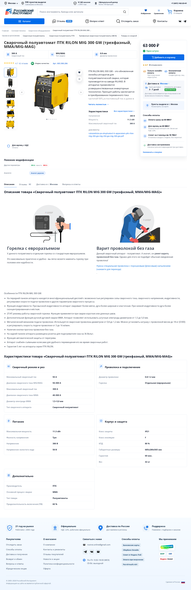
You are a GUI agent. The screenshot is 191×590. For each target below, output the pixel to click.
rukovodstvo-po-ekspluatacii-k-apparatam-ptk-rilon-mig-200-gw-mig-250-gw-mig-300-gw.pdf (111, 134)
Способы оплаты (14, 549)
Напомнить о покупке (152, 152)
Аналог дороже (37, 173)
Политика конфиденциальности (58, 563)
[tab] (47, 184)
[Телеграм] (185, 21)
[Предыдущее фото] (22, 92)
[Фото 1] (10, 72)
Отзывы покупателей (53, 554)
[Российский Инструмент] (19, 12)
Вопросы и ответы (15, 563)
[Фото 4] (10, 103)
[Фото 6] (10, 124)
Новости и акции (51, 559)
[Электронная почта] (98, 551)
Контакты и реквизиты (54, 549)
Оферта (46, 568)
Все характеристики (123, 111)
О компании (49, 544)
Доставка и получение (16, 554)
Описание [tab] (9, 184)
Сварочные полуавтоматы (34, 36)
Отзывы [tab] (25, 184)
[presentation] (25, 184)
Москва (12, 3)
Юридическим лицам (16, 568)
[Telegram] (85, 551)
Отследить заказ (14, 544)
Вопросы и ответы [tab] (71, 184)
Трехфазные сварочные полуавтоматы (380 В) (98, 36)
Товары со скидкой (129, 36)
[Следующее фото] (81, 92)
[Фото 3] (10, 93)
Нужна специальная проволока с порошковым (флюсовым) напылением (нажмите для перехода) (133, 267)
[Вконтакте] (180, 21)
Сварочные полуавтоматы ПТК (62, 36)
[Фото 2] (10, 82)
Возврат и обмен (14, 559)
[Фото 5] (10, 114)
